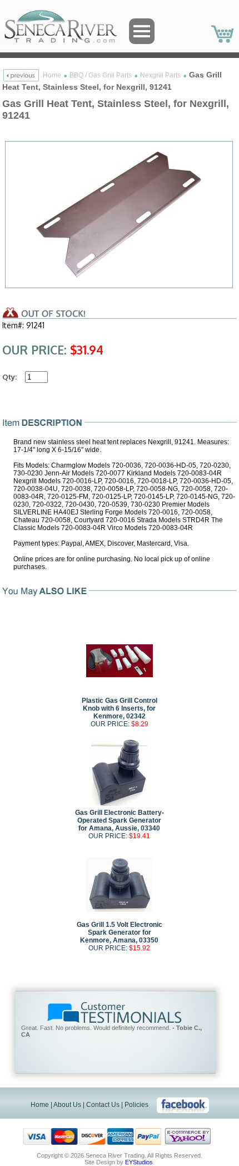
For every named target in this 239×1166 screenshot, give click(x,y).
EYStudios (139, 1162)
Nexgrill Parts (160, 75)
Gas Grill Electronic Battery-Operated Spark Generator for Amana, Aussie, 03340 (119, 820)
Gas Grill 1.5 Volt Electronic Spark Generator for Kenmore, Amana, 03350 (119, 932)
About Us (67, 1105)
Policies (136, 1105)
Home (52, 75)
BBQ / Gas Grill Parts (100, 75)
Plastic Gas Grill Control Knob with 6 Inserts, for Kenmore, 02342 (119, 708)
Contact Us (103, 1105)
